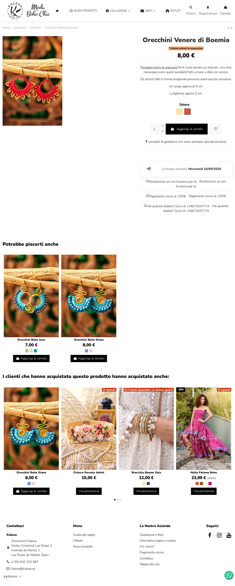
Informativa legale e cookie (158, 541)
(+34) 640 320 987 (24, 562)
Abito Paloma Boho (203, 472)
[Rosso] (197, 483)
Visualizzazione (89, 491)
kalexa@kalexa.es (23, 569)
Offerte (78, 541)
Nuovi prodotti (83, 546)
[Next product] (231, 28)
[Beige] (144, 483)
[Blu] (86, 350)
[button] (117, 11)
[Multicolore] (205, 483)
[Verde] (26, 350)
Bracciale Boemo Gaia (146, 472)
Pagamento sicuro (152, 552)
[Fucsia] (210, 483)
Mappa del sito (150, 564)
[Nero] (148, 483)
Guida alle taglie (84, 535)
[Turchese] (35, 350)
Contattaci (146, 558)
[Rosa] (31, 350)
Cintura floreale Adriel (88, 472)
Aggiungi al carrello (190, 129)
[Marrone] (201, 483)
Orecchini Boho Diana (89, 340)
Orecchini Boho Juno (31, 340)
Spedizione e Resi (151, 535)
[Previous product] (229, 28)
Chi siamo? (147, 546)
